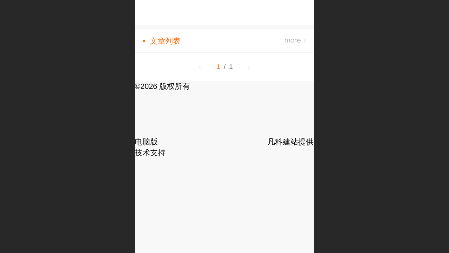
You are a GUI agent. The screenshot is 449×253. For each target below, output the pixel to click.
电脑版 (146, 141)
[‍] (295, 41)
